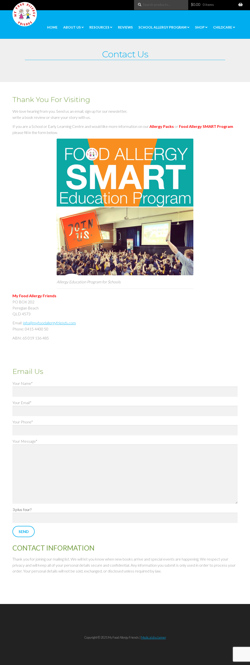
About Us (72, 27)
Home (52, 27)
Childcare (222, 27)
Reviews (125, 27)
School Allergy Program (162, 27)
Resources (99, 27)
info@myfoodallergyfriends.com (49, 322)
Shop (200, 27)
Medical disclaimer (153, 637)
